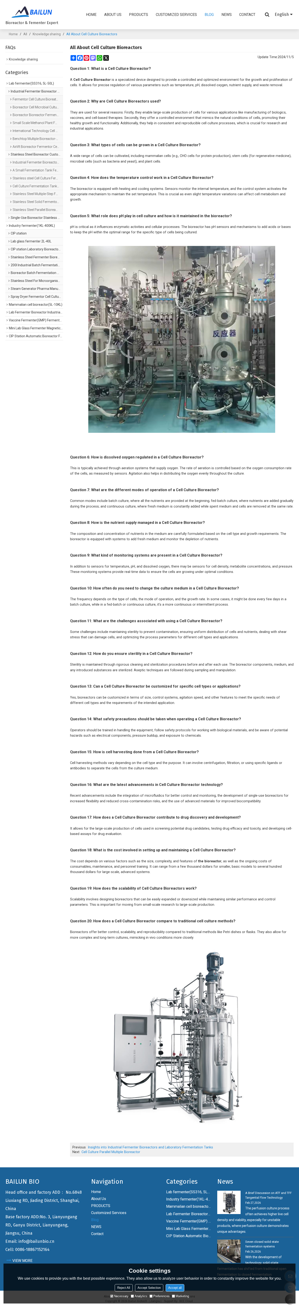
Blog (209, 14)
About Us (112, 14)
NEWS (226, 14)
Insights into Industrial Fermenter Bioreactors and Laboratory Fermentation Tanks (150, 1147)
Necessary (121, 1296)
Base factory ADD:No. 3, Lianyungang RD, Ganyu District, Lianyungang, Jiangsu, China (41, 1225)
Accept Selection (149, 1287)
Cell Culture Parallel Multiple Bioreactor (111, 1152)
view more (22, 1260)
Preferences (161, 1296)
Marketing (182, 1296)
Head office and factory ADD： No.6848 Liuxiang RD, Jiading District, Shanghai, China (43, 1200)
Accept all (175, 1287)
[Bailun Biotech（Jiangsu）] (31, 12)
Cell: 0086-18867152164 (27, 1249)
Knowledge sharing (47, 34)
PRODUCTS (138, 14)
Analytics (141, 1296)
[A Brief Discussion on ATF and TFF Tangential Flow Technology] (229, 1202)
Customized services (176, 14)
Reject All (123, 1287)
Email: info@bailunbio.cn (29, 1241)
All (25, 34)
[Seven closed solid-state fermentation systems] (229, 1251)
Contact (247, 14)
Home (91, 14)
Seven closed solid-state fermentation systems (262, 1244)
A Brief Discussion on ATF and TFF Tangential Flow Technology (268, 1195)
